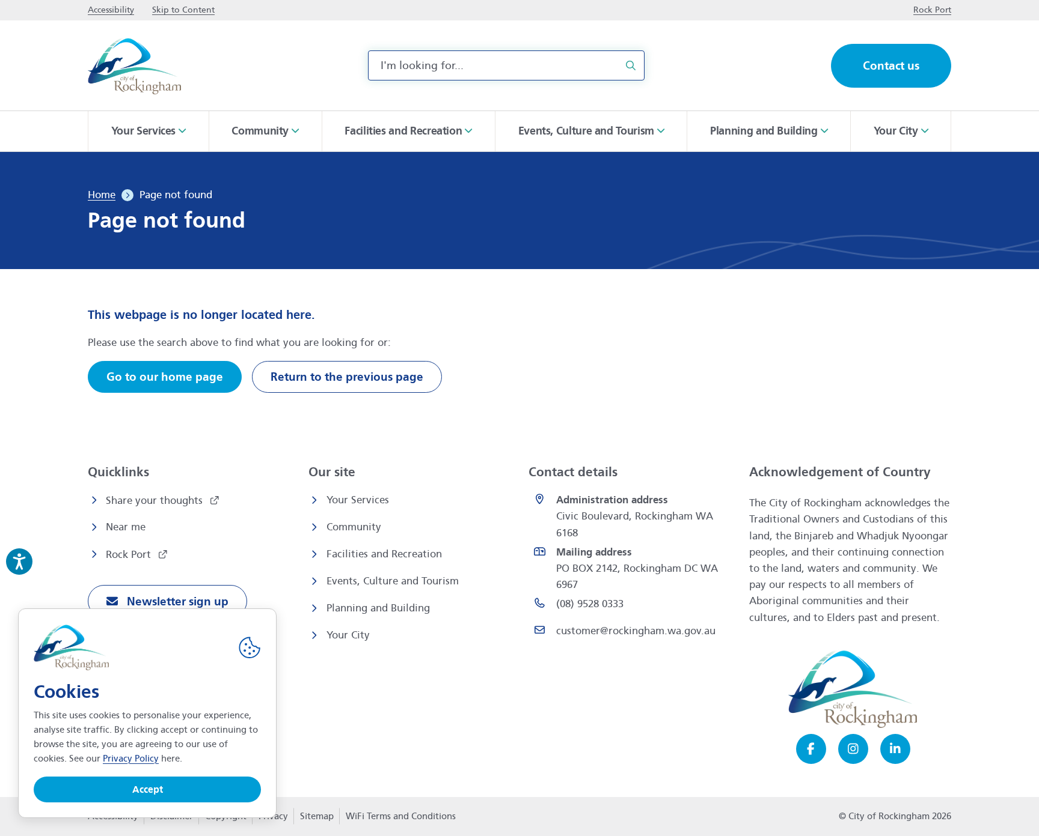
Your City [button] (896, 131)
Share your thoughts (156, 500)
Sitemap (317, 816)
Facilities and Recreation (384, 554)
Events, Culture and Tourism (392, 581)
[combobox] (506, 65)
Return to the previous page (347, 377)
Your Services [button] (143, 131)
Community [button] (260, 131)
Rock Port (130, 554)
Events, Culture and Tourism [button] (586, 131)
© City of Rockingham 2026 (895, 816)
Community (353, 527)
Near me (126, 527)
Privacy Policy (131, 758)
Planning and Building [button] (763, 131)
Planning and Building (378, 608)
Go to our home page (164, 377)
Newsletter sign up (176, 601)
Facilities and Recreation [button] (403, 131)
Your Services (357, 500)
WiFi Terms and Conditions (401, 816)
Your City (348, 635)
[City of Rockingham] (134, 65)
